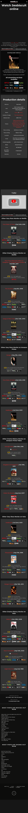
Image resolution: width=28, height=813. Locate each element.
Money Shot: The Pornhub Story (8, 719)
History (16, 42)
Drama (12, 42)
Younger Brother (14, 701)
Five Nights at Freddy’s (6, 739)
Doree (2, 774)
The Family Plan (4, 740)
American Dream (20, 120)
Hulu (12, 786)
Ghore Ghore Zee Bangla (6, 766)
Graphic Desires (4, 715)
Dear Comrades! (9, 650)
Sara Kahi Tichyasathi (5, 771)
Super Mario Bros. (5, 721)
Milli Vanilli (3, 722)
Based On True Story (17, 123)
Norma (2, 730)
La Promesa (3, 769)
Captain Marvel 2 (4, 718)
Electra (2, 762)
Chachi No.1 (3, 777)
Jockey (21, 126)
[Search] (26, 1)
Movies (12, 787)
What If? (3, 737)
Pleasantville (9, 552)
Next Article (14, 699)
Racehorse (18, 127)
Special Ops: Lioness (5, 765)
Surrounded (3, 726)
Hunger (8, 355)
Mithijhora (3, 756)
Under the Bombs (8, 493)
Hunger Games (9, 584)
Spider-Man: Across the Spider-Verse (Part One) (11, 714)
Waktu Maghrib (4, 735)
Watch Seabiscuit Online (7, 48)
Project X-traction (5, 728)
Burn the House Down (6, 751)
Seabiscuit (9, 410)
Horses (17, 126)
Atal (2, 758)
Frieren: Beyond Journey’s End (7, 752)
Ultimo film (3, 736)
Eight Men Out (9, 669)
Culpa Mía (3, 729)
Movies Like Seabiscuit (20, 48)
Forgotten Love (4, 724)
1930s (14, 120)
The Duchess (9, 288)
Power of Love (4, 733)
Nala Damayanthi (5, 759)
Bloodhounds (4, 763)
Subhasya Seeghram (5, 773)
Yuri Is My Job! (4, 776)
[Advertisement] (14, 27)
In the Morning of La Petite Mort (8, 732)
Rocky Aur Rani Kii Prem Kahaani (8, 717)
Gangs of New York (9, 318)
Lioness (3, 754)
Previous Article (14, 695)
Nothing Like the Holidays (14, 697)
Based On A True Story (18, 121)
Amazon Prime (21, 786)
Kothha (2, 767)
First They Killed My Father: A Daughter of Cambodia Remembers (14, 261)
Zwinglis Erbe (9, 446)
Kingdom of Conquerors (10, 464)
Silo (2, 755)
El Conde (3, 725)
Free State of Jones (9, 224)
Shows (18, 787)
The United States (18, 115)
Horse (20, 124)
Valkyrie (8, 619)
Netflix (6, 786)
